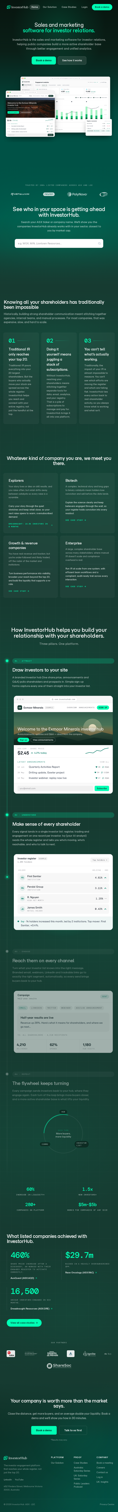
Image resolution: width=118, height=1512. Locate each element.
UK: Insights (102, 1482)
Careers (100, 1467)
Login (85, 7)
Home (34, 7)
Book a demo (102, 7)
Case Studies (69, 7)
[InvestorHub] (17, 7)
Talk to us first (73, 1430)
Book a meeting (104, 1462)
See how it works (72, 60)
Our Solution (50, 7)
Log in (99, 1477)
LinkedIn (8, 1479)
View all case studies (22, 1322)
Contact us (102, 1472)
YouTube (19, 1479)
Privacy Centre (107, 1504)
